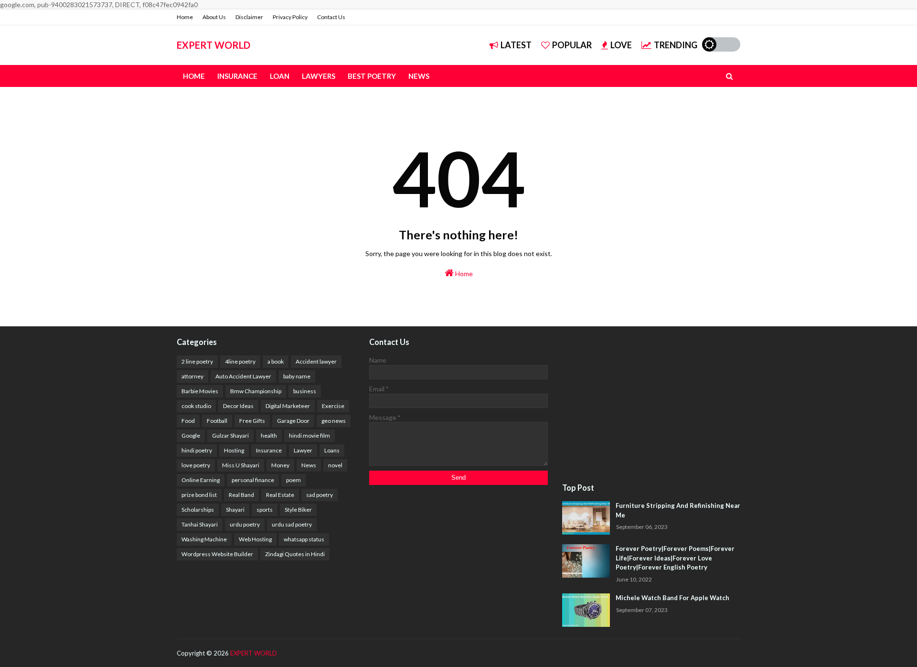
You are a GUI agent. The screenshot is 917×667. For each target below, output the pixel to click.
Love (621, 45)
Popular (572, 45)
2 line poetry (197, 361)
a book (275, 361)
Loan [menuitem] (279, 76)
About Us (214, 17)
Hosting (234, 450)
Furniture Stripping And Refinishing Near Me (678, 510)
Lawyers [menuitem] (318, 76)
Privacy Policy (290, 17)
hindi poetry (196, 450)
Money (280, 465)
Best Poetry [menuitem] (372, 76)
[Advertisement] (651, 405)
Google (190, 435)
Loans (332, 450)
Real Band (241, 494)
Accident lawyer (316, 361)
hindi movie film (309, 435)
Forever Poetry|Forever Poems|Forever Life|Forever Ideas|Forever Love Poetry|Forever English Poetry (675, 558)
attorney (192, 376)
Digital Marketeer (288, 405)
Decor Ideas (238, 405)
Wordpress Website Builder (217, 554)
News (308, 465)
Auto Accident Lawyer (243, 376)
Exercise (333, 405)
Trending (675, 45)
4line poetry (240, 361)
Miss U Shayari (240, 465)
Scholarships (197, 509)
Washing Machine (204, 539)
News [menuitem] (418, 76)
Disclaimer (249, 17)
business (304, 391)
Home (185, 17)
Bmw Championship (255, 391)
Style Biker (298, 509)
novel (335, 465)
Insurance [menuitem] (237, 76)
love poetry (195, 465)
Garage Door (293, 420)
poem (293, 480)
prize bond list (199, 494)
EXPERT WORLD (213, 45)
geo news (333, 420)
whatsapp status (304, 539)
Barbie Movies (199, 391)
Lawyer (303, 450)
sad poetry (319, 494)
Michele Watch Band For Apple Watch (672, 598)
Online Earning (200, 480)
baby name (296, 376)
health (269, 435)
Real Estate (280, 494)
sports (264, 509)
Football (217, 420)
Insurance (269, 450)
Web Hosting (255, 539)
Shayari (235, 509)
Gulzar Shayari (230, 435)
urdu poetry (245, 524)
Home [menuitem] (194, 76)
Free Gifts (252, 420)
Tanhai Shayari (199, 524)
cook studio (196, 405)
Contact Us (331, 17)
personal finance (253, 480)
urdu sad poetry (292, 524)
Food (188, 420)
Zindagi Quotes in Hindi (295, 554)
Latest (516, 45)
